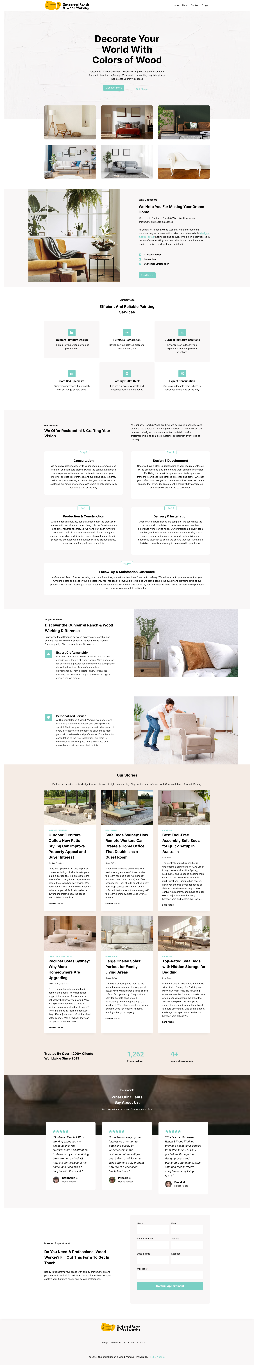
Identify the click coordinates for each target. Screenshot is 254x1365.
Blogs (205, 5)
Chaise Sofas (111, 956)
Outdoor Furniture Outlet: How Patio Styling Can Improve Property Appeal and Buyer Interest (67, 846)
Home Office (111, 830)
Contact (195, 5)
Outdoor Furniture (58, 830)
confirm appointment (170, 1286)
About (185, 5)
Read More (55, 903)
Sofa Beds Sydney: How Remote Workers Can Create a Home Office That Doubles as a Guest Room (126, 846)
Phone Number (145, 1238)
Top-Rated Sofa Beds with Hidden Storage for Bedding (183, 966)
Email (175, 1223)
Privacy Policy (118, 1342)
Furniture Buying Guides (60, 956)
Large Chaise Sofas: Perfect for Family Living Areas (123, 966)
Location (175, 1253)
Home (176, 5)
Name (140, 1223)
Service (175, 1238)
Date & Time (143, 1253)
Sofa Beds (167, 830)
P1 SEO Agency (157, 1357)
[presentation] (70, 807)
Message (143, 1268)
